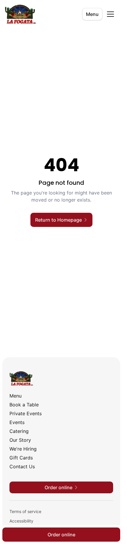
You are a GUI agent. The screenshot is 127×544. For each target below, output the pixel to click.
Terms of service (25, 511)
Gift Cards (21, 458)
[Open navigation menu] (110, 14)
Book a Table (24, 405)
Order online (61, 535)
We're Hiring (23, 449)
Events (17, 422)
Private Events (25, 413)
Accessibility (21, 520)
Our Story (20, 440)
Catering (19, 431)
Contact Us (22, 466)
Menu (92, 14)
